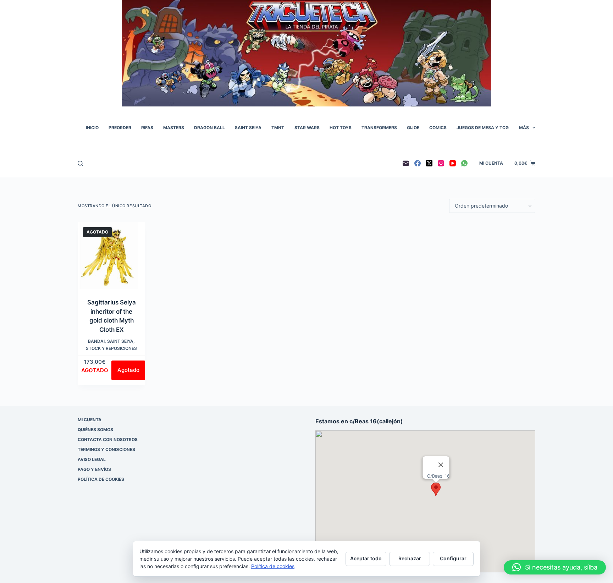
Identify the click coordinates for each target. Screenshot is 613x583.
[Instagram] (441, 163)
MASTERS (173, 127)
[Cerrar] (440, 464)
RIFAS (147, 127)
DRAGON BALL (209, 127)
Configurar (453, 558)
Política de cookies (101, 479)
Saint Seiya (120, 341)
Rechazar (409, 558)
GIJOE (413, 127)
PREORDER (120, 127)
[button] (436, 489)
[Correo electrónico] (406, 163)
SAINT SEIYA (248, 127)
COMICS (438, 127)
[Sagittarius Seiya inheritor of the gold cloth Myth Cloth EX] (111, 255)
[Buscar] (80, 163)
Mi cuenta (491, 163)
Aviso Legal (92, 459)
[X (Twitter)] (429, 163)
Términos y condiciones (106, 449)
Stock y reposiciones (111, 348)
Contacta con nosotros (108, 439)
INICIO (92, 127)
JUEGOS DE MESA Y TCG (483, 127)
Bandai (96, 341)
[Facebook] (417, 163)
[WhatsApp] (464, 163)
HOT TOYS (341, 127)
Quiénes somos (95, 429)
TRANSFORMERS (379, 127)
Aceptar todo (366, 558)
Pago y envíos (94, 469)
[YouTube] (452, 163)
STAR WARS (307, 127)
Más (524, 127)
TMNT (277, 127)
